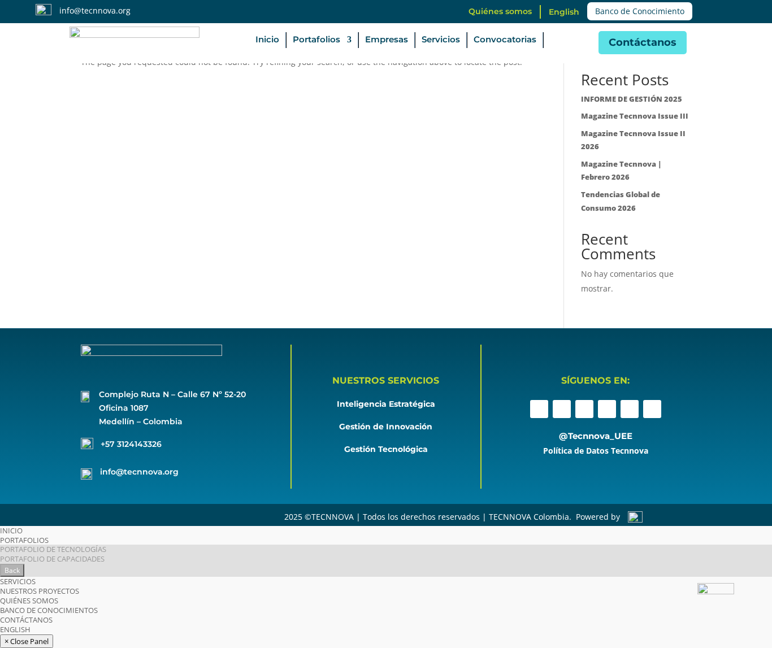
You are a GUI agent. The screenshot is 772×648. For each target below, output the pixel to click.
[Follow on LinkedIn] (607, 409)
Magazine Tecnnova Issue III (634, 116)
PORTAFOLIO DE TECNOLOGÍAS (53, 549)
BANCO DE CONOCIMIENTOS (49, 610)
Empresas (386, 40)
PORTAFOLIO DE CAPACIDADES (52, 559)
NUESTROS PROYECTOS (39, 591)
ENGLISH (15, 629)
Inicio (267, 40)
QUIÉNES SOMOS (29, 600)
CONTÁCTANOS (26, 620)
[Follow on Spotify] (652, 409)
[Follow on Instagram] (562, 409)
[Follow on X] (584, 409)
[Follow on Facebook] (539, 409)
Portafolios (316, 40)
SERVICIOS (18, 581)
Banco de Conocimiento (639, 11)
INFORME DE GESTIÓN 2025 (631, 99)
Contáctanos (642, 42)
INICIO (11, 530)
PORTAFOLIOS (24, 540)
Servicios (441, 40)
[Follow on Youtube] (630, 409)
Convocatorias (505, 40)
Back (12, 570)
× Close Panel (27, 641)
